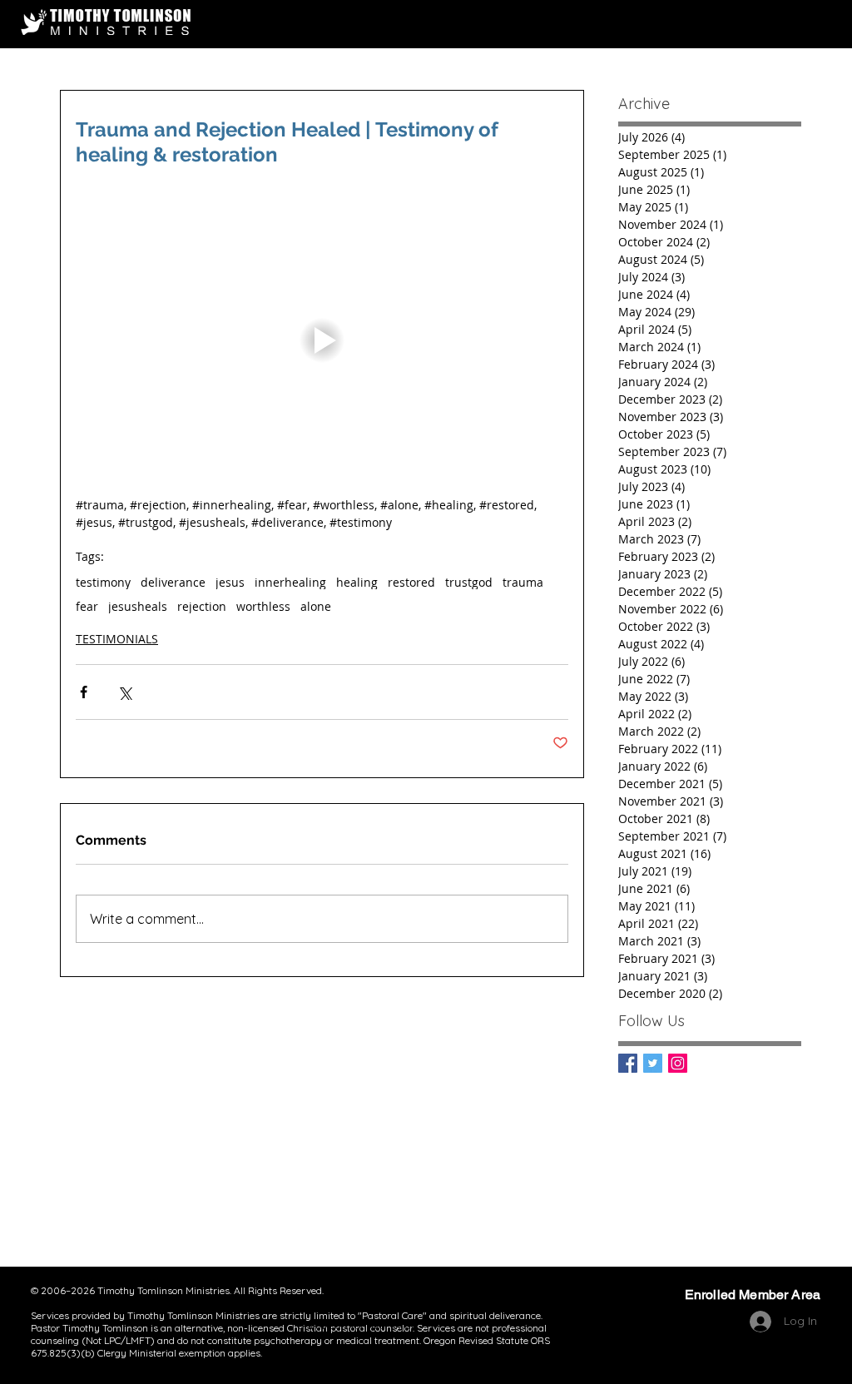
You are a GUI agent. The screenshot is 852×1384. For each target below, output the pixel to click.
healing (357, 582)
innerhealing (290, 582)
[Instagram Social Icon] (677, 1063)
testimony (103, 582)
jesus (230, 582)
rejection (201, 606)
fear (87, 606)
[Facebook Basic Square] (627, 1063)
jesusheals (137, 606)
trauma (523, 582)
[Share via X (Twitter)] (124, 692)
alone (315, 606)
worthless (263, 606)
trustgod (469, 582)
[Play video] (322, 340)
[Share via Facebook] (84, 692)
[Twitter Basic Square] (652, 1063)
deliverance (173, 582)
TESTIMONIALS (117, 639)
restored (411, 582)
